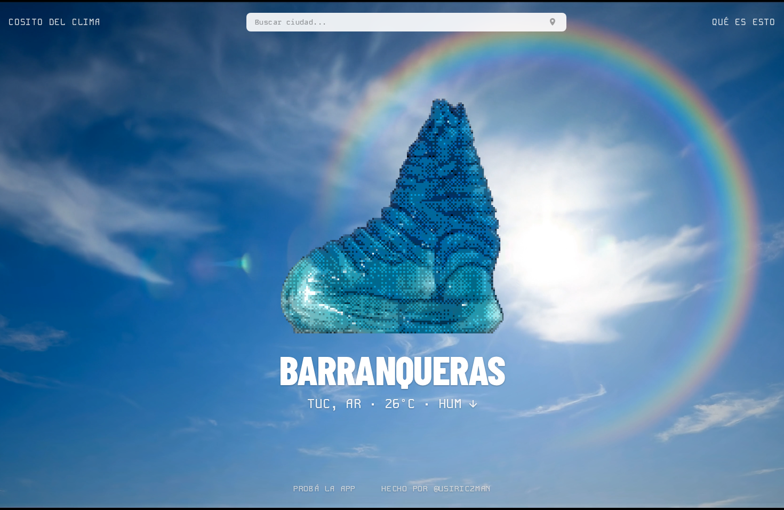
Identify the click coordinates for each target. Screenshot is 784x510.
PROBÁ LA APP (324, 488)
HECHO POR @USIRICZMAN (436, 488)
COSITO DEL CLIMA (55, 22)
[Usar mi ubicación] (552, 22)
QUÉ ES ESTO (743, 22)
